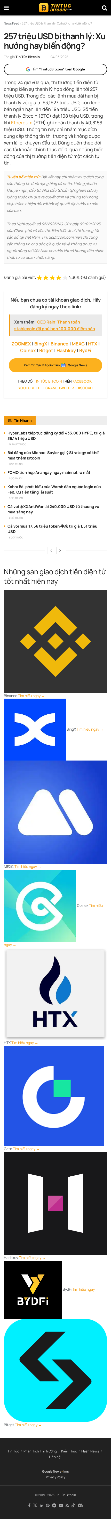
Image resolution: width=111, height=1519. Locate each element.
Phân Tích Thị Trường (40, 1451)
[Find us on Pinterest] (48, 1505)
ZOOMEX (21, 344)
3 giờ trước (16, 498)
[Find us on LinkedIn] (41, 1505)
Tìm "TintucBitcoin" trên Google (58, 69)
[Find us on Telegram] (54, 1505)
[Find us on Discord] (80, 1505)
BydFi (85, 350)
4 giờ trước (16, 518)
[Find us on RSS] (67, 1505)
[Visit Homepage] (55, 7)
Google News (51, 1471)
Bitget (46, 350)
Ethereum (21, 122)
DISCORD (84, 387)
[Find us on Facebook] (29, 1505)
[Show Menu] (6, 7)
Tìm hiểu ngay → (31, 695)
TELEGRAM (46, 387)
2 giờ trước (16, 478)
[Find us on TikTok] (73, 1505)
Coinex (28, 350)
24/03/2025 (59, 56)
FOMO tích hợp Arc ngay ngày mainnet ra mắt (49, 472)
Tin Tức (13, 1451)
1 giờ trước (15, 464)
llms (66, 1471)
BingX (40, 344)
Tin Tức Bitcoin (27, 56)
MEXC (78, 344)
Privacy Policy (55, 1477)
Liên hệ (55, 1457)
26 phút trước (17, 444)
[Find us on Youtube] (61, 1505)
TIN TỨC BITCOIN (48, 381)
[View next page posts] (60, 550)
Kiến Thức (69, 1451)
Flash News (90, 1451)
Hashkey (66, 350)
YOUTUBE (26, 387)
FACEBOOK (82, 381)
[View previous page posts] (51, 550)
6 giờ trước (16, 537)
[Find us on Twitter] (35, 1505)
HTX (92, 344)
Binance (59, 344)
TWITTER (66, 387)
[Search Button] (104, 7)
